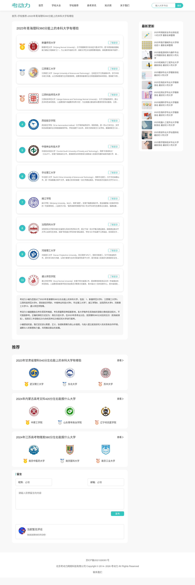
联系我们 (97, 572)
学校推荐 (74, 5)
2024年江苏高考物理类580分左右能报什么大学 (46, 437)
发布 (117, 513)
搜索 (179, 5)
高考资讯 (91, 5)
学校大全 (56, 5)
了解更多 (114, 42)
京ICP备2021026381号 (97, 560)
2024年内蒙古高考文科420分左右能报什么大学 (46, 399)
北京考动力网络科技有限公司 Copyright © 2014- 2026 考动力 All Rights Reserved (97, 566)
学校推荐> (23, 16)
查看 (119, 360)
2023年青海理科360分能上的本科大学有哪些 (51, 16)
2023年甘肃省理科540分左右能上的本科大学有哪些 (48, 360)
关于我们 (124, 5)
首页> (15, 16)
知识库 (108, 5)
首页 (41, 5)
